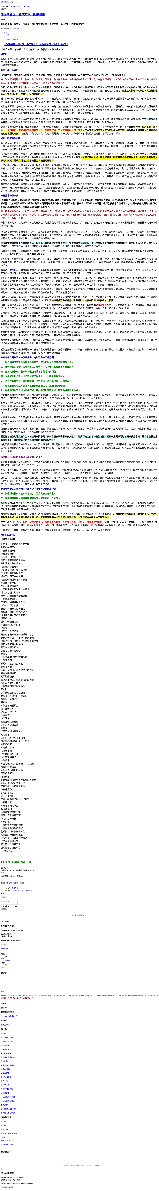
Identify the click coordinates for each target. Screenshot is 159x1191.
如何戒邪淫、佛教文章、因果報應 (23, 14)
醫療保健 (15, 888)
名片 (5, 36)
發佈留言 (3, 908)
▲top (2, 893)
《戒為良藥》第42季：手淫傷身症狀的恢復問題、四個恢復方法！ (36, 44)
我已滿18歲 (4, 1187)
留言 (15, 883)
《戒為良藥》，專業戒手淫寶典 (22, 890)
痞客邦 (11, 883)
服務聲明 (97, 1165)
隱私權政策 (90, 1165)
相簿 (5, 32)
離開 (10, 1187)
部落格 (6, 34)
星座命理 (16, 28)
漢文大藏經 (5, 1025)
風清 (2, 872)
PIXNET (66, 1165)
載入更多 (3, 897)
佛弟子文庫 (5, 1085)
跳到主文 (4, 19)
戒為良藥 (14, 270)
